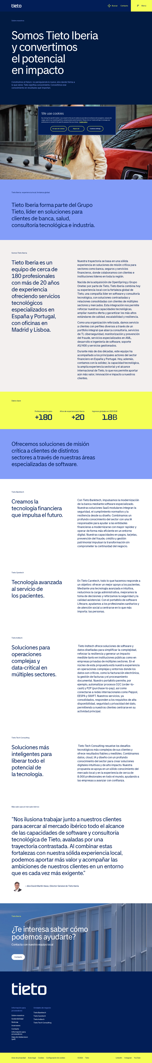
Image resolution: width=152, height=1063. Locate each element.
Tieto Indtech (39, 1019)
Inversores (16, 1025)
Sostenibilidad (17, 1019)
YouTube (137, 1058)
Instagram (128, 1058)
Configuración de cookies (55, 1058)
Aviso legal (32, 1058)
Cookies (41, 1058)
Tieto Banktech (40, 1013)
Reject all (76, 129)
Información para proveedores (19, 1033)
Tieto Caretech (40, 1016)
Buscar (115, 5)
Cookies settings (95, 129)
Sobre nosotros (18, 1015)
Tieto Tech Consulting (42, 1023)
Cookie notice (83, 122)
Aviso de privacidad (19, 1058)
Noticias (15, 1022)
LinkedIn (119, 1058)
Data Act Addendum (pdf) (20, 1038)
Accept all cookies (59, 129)
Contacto (124, 5)
